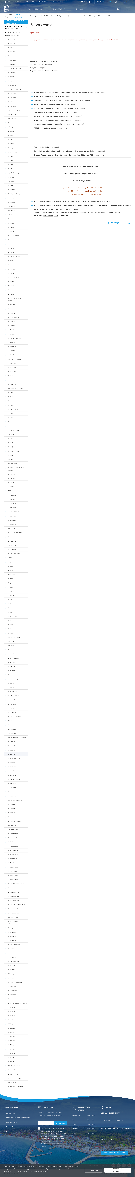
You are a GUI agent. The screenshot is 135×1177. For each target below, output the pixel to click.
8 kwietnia (11, 321)
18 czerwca (12, 520)
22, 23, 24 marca (14, 277)
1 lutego (11, 127)
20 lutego (11, 181)
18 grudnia (11, 1057)
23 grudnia (12, 1070)
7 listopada (12, 940)
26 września (12, 817)
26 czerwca (12, 545)
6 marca (11, 227)
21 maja (10, 438)
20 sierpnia (12, 704)
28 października (13, 909)
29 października (13, 913)
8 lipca (10, 578)
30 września (12, 825)
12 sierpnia (11, 683)
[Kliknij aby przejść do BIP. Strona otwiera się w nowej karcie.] (83, 2)
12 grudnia (11, 1040)
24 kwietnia (12, 371)
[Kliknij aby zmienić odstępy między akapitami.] (110, 2)
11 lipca (10, 591)
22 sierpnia (12, 712)
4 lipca (10, 570)
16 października (13, 875)
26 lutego (11, 198)
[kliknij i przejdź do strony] (97, 151)
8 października (13, 850)
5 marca (11, 223)
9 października (13, 854)
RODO (8, 1131)
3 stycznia (11, 39)
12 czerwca (12, 503)
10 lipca (11, 587)
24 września (12, 808)
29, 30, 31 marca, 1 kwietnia (15, 299)
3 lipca (10, 566)
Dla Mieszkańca (35, 9)
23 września (12, 804)
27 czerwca (12, 549)
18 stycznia (12, 85)
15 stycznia (12, 72)
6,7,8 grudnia (12, 1024)
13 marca (11, 248)
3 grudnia (11, 1011)
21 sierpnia (11, 708)
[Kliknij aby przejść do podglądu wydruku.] (129, 223)
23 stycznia (12, 97)
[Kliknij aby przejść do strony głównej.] (11, 8)
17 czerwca (12, 516)
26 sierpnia (12, 721)
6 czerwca (11, 486)
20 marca (11, 269)
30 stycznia (12, 118)
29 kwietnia (12, 384)
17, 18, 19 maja (13, 430)
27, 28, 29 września (15, 821)
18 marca (11, 260)
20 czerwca (12, 528)
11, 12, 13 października (15, 863)
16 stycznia (12, 76)
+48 (115, 1128)
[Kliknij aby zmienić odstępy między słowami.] (107, 2)
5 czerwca (11, 482)
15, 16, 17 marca (14, 256)
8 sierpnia (11, 675)
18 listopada (12, 965)
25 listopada (12, 986)
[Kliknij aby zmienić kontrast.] (115, 2)
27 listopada (12, 994)
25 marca (11, 281)
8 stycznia (11, 51)
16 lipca (10, 604)
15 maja (10, 422)
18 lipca (10, 612)
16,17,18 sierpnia (13, 695)
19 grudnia (11, 1061)
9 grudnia (11, 1028)
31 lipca (10, 650)
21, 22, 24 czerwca (15, 532)
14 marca (11, 252)
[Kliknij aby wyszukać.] (118, 9)
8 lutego (11, 148)
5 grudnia (11, 1020)
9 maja (10, 405)
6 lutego (11, 139)
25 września (12, 812)
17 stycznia (12, 81)
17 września (12, 787)
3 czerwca (11, 474)
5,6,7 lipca (11, 574)
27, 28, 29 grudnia (15, 1078)
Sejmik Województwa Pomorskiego (18, 1117)
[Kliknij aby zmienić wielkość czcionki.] (98, 2)
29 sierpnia (12, 733)
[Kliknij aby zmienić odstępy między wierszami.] (104, 2)
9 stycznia (11, 56)
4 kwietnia (11, 313)
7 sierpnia (11, 670)
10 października (13, 858)
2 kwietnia (11, 304)
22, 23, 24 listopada (15, 982)
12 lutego (11, 156)
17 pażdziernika (13, 879)
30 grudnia (12, 1082)
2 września (12, 741)
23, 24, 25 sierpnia (15, 716)
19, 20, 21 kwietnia (14, 359)
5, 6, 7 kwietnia (13, 317)
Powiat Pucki (10, 1113)
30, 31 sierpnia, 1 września (17, 737)
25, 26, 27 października (16, 904)
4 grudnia (11, 1015)
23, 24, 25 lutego (14, 194)
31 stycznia (12, 123)
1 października (13, 829)
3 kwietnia (11, 309)
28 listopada (12, 999)
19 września (12, 796)
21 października (13, 888)
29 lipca (11, 641)
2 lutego (11, 131)
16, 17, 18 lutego (14, 173)
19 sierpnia (12, 700)
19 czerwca (12, 524)
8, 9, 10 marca (13, 235)
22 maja (11, 442)
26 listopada (12, 990)
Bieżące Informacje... (18, 16)
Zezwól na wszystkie (118, 1170)
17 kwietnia (12, 350)
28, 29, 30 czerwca (15, 553)
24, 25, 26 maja (13, 451)
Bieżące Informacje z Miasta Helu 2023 (13, 27)
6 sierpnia (11, 666)
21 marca (11, 273)
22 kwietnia (12, 363)
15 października (13, 871)
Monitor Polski (11, 1127)
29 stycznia (12, 114)
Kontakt (80, 9)
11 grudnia (11, 1036)
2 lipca (10, 562)
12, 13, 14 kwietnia (14, 338)
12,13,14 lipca (12, 595)
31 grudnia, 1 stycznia (15, 1086)
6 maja (10, 392)
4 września (12, 750)
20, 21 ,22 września (15, 800)
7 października (13, 846)
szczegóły (65, 96)
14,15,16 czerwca (13, 512)
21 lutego (11, 185)
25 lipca (11, 633)
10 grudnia (11, 1032)
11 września (12, 771)
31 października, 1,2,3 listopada (15, 923)
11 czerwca (12, 499)
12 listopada (12, 949)
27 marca (11, 290)
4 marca (11, 219)
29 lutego (11, 210)
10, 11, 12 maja (13, 409)
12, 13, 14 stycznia (14, 68)
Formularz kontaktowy (114, 1153)
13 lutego (11, 160)
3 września (12, 746)
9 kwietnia (11, 325)
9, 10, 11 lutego (13, 152)
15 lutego (11, 169)
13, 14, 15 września (14, 779)
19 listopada (12, 969)
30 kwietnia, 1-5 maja (15, 388)
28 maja (11, 459)
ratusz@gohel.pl (103, 201)
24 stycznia (12, 102)
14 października (13, 867)
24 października (13, 900)
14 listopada (12, 957)
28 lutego (11, 206)
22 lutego (11, 189)
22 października (13, 892)
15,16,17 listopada (14, 961)
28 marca (11, 294)
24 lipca (11, 629)
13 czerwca (12, 507)
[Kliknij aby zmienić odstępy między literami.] (101, 2)
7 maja (10, 396)
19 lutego (11, 177)
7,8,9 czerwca (13, 491)
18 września (12, 792)
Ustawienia (93, 1170)
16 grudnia (11, 1049)
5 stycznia (11, 47)
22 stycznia (12, 93)
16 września (12, 783)
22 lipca (11, 620)
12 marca (11, 244)
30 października (13, 917)
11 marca (11, 240)
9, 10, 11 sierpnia (14, 679)
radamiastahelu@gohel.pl (120, 205)
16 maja (10, 426)
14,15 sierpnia (12, 691)
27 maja (11, 455)
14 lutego (11, 164)
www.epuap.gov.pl (50, 216)
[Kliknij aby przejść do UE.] (91, 2)
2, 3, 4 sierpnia (13, 658)
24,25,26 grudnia (13, 1074)
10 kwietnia (12, 330)
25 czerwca (12, 541)
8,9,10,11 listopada (14, 944)
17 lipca (10, 608)
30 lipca (11, 645)
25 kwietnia (12, 376)
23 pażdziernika (13, 896)
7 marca (11, 231)
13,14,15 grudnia (13, 1045)
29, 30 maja (12, 463)
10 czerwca (12, 495)
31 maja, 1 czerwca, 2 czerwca (16, 469)
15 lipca (10, 599)
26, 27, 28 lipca (14, 637)
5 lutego (11, 135)
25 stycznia (12, 106)
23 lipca (11, 624)
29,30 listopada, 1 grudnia (17, 1003)
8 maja (10, 401)
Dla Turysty (58, 9)
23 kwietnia (12, 367)
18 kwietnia (12, 355)
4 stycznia (11, 43)
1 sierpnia (11, 654)
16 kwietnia (12, 346)
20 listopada (12, 974)
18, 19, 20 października (16, 884)
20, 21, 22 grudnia (14, 1066)
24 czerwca (12, 537)
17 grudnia (11, 1053)
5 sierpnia (11, 662)
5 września (12, 754)
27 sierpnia (12, 725)
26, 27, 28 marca (14, 380)
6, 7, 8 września (14, 758)
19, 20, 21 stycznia (14, 89)
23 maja (11, 447)
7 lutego (11, 143)
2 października (13, 833)
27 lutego (11, 202)
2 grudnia (11, 1007)
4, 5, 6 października (15, 842)
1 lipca (10, 557)
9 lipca (10, 583)
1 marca (10, 214)
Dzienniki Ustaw (11, 1122)
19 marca (11, 265)
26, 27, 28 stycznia (15, 110)
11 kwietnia (11, 334)
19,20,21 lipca (12, 616)
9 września (12, 762)
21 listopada (12, 978)
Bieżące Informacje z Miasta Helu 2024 (13, 34)
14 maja (10, 417)
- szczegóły (99, 92)
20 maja (11, 434)
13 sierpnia (11, 687)
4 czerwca (11, 478)
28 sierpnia (12, 729)
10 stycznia (12, 60)
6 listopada (12, 936)
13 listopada (12, 953)
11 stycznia (11, 64)
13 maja (10, 413)
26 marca (11, 286)
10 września (12, 767)
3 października (13, 838)
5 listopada (12, 932)
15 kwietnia (12, 342)
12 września (12, 775)
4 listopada (12, 928)
